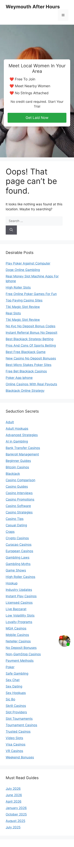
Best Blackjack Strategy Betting (29, 339)
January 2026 (16, 808)
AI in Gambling (17, 441)
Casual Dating (16, 525)
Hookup (11, 583)
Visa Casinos (15, 744)
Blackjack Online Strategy (25, 390)
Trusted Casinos (18, 731)
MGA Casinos (16, 628)
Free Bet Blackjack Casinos (26, 371)
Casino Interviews (19, 493)
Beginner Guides (18, 461)
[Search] (11, 230)
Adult (10, 422)
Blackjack (13, 474)
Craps (10, 532)
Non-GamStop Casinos (23, 654)
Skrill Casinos (16, 706)
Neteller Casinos (18, 641)
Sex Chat (13, 680)
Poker (10, 667)
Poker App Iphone (19, 378)
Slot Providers (16, 712)
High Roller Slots (18, 287)
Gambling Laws (17, 557)
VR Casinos (14, 751)
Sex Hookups (16, 693)
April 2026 (13, 801)
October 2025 (16, 814)
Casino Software (18, 506)
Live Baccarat (16, 609)
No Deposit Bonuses (21, 648)
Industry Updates (19, 590)
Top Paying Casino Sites (24, 300)
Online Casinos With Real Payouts (31, 384)
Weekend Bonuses (20, 757)
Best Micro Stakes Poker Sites (28, 365)
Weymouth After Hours (33, 6)
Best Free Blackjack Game (26, 352)
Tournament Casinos (21, 725)
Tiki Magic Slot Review (23, 307)
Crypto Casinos (17, 538)
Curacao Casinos (18, 544)
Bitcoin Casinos (17, 467)
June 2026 (14, 795)
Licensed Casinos (19, 602)
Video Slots (14, 738)
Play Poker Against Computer (28, 263)
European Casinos (19, 551)
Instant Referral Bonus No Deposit (31, 332)
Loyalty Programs (19, 622)
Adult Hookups (17, 428)
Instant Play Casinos (21, 596)
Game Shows (16, 570)
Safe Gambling (17, 673)
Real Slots (13, 313)
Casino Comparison (20, 480)
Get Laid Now (37, 117)
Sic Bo (10, 699)
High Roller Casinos (20, 577)
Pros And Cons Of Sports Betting (31, 345)
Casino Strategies (19, 512)
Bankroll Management (22, 454)
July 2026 (13, 788)
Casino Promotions (20, 499)
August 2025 (15, 821)
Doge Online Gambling (23, 270)
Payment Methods (20, 661)
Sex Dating (14, 686)
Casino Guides (17, 486)
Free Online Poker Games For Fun (31, 294)
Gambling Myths (18, 564)
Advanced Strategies (22, 435)
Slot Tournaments (19, 719)
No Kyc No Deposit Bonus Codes (30, 326)
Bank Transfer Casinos (23, 448)
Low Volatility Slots (20, 615)
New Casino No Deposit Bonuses (31, 358)
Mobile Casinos (17, 635)
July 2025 (13, 827)
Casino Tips (15, 519)
